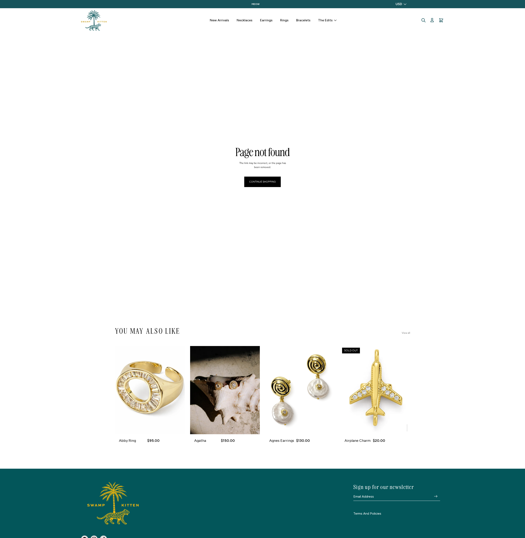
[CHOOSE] (178, 428)
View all (406, 333)
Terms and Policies (367, 513)
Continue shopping (262, 181)
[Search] (423, 20)
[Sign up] (435, 496)
